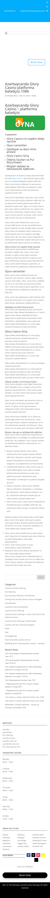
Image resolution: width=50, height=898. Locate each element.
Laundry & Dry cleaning (14, 610)
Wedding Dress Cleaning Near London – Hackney (25, 643)
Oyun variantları (17, 145)
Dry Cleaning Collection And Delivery (20, 595)
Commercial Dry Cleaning (15, 588)
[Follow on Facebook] (47, 2)
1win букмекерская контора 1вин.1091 (20, 680)
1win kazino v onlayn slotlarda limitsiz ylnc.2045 (24, 701)
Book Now (36, 62)
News (34, 96)
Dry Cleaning (10, 592)
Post (6, 632)
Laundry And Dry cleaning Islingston (19, 625)
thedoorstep (12, 96)
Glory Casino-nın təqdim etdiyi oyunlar (25, 140)
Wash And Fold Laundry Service (18, 640)
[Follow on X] (47, 6)
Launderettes (10, 603)
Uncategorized (11, 636)
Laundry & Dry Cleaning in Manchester (21, 621)
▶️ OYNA (24, 123)
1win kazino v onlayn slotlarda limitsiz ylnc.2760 (24, 697)
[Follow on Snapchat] (47, 14)
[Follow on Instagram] (47, 10)
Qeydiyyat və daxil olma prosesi (21, 150)
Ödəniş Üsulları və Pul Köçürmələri (20, 161)
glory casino (17, 178)
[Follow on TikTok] (48, 19)
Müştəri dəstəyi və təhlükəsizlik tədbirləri (20, 167)
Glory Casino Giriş (18, 155)
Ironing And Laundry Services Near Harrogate (23, 599)
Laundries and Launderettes (16, 607)
